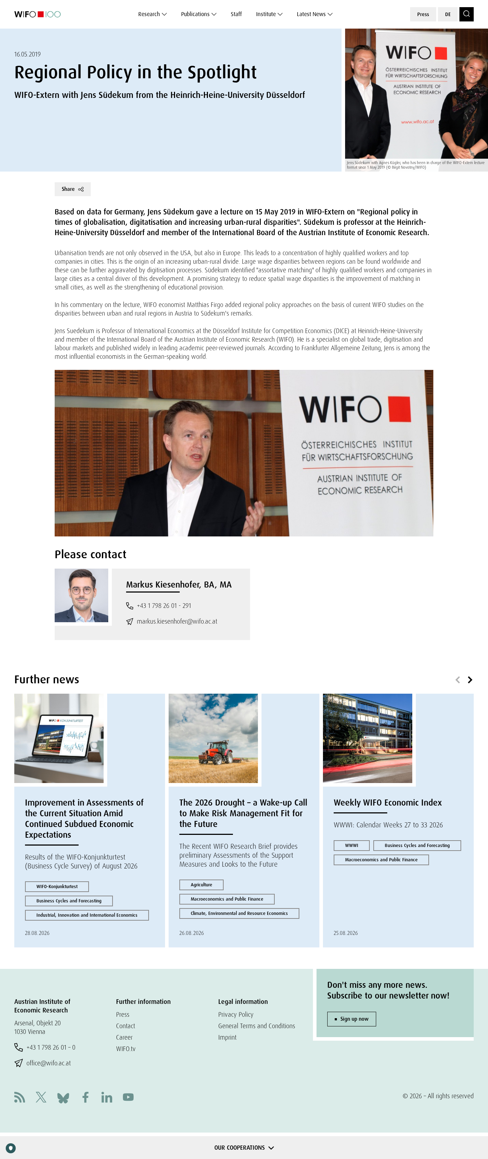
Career (124, 1037)
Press (423, 14)
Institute (266, 14)
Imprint (227, 1037)
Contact (125, 1026)
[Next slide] (470, 680)
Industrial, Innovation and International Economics (87, 915)
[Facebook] (85, 1098)
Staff (236, 14)
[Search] (466, 14)
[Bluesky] (63, 1097)
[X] (41, 1098)
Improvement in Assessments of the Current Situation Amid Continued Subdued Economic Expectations (84, 818)
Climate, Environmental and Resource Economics (239, 913)
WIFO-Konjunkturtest (57, 886)
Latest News (311, 14)
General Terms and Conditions (256, 1026)
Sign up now (354, 1018)
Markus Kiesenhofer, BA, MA (179, 584)
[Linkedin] (106, 1098)
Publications (195, 14)
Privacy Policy (236, 1014)
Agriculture (201, 885)
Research (149, 14)
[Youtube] (128, 1098)
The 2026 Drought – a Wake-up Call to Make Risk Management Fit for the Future (243, 813)
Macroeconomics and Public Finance (227, 899)
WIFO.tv (126, 1049)
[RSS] (19, 1098)
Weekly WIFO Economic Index (388, 802)
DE (447, 14)
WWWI (351, 845)
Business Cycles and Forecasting (68, 901)
